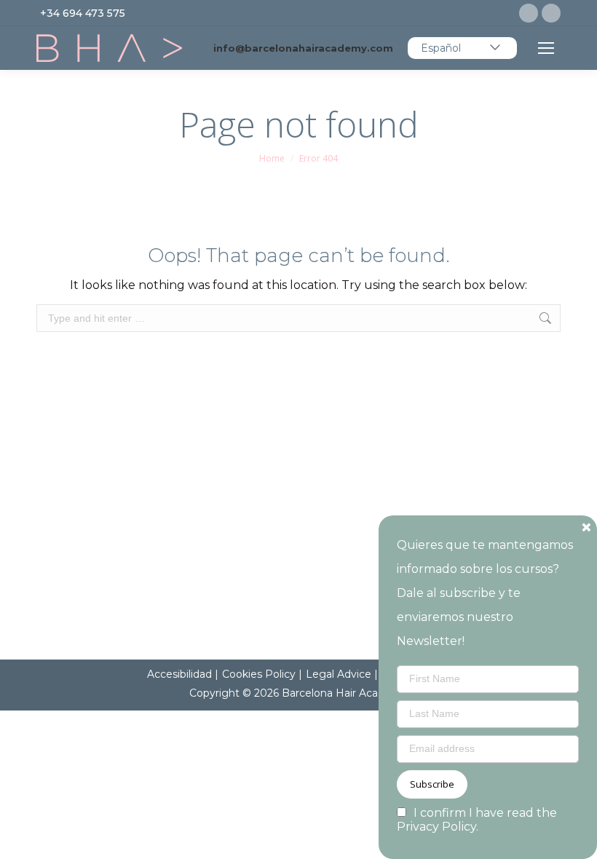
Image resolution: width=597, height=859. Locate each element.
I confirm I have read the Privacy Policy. (477, 820)
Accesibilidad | (182, 674)
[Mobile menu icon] (546, 48)
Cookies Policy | (262, 674)
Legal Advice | (342, 674)
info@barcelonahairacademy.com (303, 48)
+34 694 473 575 (82, 13)
